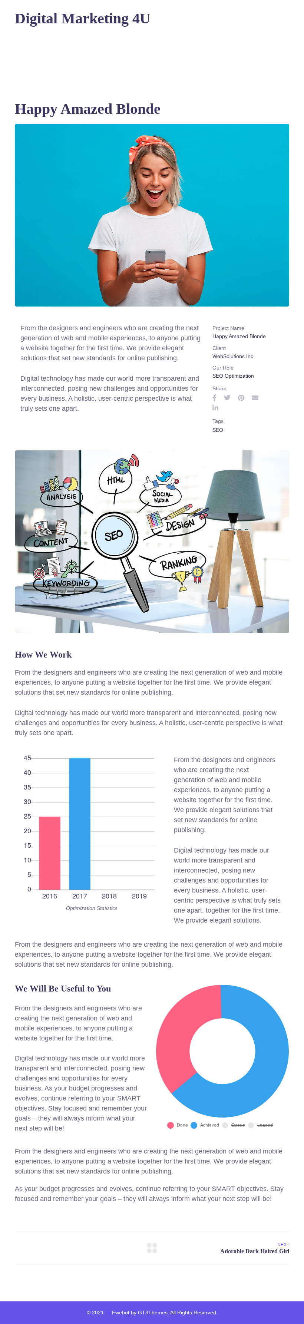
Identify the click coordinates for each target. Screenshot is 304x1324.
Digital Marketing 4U (83, 18)
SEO (217, 430)
